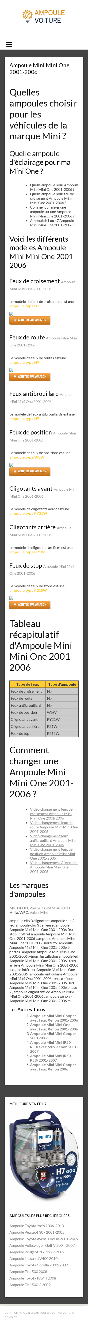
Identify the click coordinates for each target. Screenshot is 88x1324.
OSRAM (48, 908)
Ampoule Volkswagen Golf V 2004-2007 (42, 1245)
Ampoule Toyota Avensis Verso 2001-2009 (43, 1238)
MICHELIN (18, 908)
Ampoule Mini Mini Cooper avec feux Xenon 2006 (53, 1066)
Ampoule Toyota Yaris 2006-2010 (36, 1225)
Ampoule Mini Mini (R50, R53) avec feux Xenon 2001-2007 (54, 1046)
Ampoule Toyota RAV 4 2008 (32, 1278)
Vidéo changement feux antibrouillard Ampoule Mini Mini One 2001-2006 (53, 840)
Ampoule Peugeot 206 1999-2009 (36, 1252)
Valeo (34, 912)
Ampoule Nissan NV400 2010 (33, 1258)
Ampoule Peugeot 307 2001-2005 (36, 1232)
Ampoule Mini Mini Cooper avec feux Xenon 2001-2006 (54, 1017)
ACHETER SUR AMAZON (32, 320)
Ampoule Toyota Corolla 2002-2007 (38, 1265)
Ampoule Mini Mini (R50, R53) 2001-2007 (51, 1057)
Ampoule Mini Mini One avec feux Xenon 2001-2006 (54, 1026)
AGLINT (64, 908)
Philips (35, 908)
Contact (11, 1317)
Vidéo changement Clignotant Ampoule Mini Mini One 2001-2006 (54, 867)
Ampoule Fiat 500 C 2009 (29, 1284)
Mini (44, 912)
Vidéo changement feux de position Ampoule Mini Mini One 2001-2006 (52, 853)
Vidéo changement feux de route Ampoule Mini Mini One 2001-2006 (54, 827)
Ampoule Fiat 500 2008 (28, 1271)
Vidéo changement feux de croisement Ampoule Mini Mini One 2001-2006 (51, 813)
